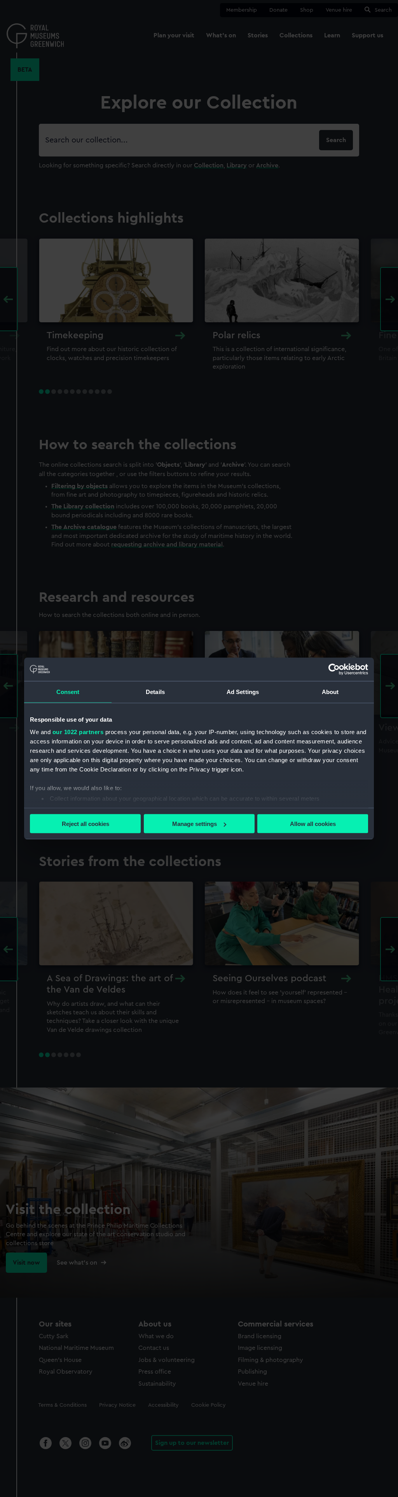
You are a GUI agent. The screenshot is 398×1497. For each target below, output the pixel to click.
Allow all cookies (313, 824)
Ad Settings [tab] (243, 692)
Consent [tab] (68, 692)
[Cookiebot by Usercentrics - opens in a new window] (334, 669)
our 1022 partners (78, 731)
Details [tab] (155, 692)
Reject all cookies (85, 824)
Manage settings (194, 824)
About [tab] (330, 692)
